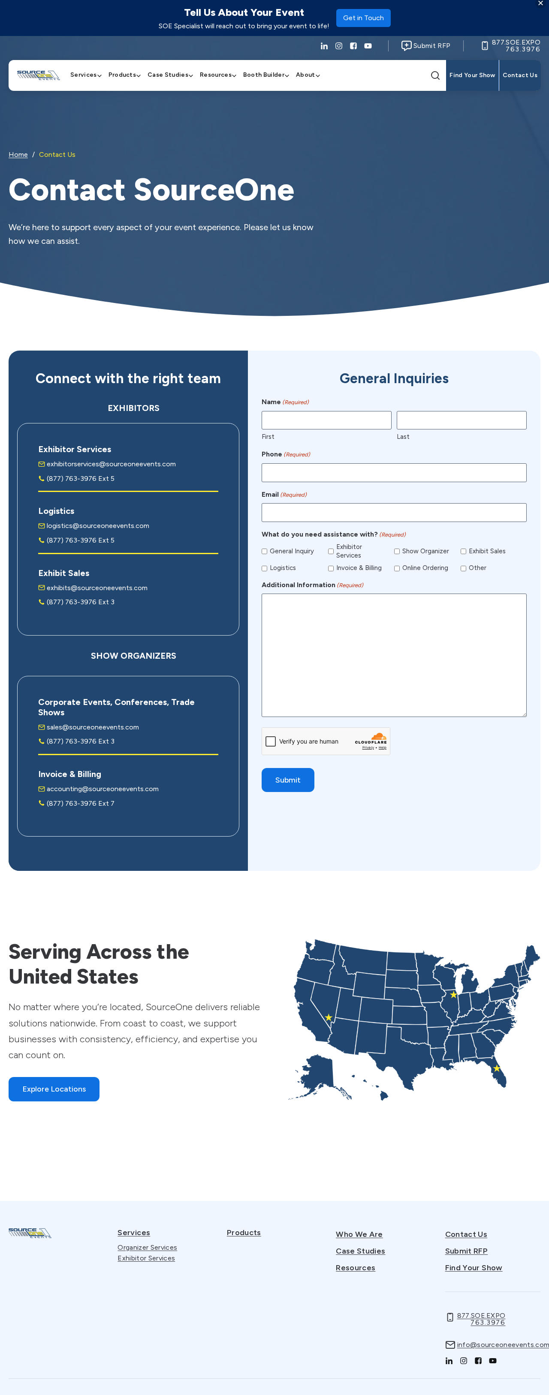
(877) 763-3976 (72, 478)
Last (403, 437)
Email (284, 494)
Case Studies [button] (168, 74)
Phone (286, 454)
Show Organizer (425, 551)
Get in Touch (363, 20)
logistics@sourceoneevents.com (98, 526)
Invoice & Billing (359, 568)
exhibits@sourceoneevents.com (97, 588)
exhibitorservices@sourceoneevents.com (111, 464)
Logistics (283, 568)
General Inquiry (292, 551)
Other (477, 568)
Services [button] (83, 74)
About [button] (305, 74)
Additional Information (312, 585)
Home (18, 154)
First (268, 437)
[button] (436, 75)
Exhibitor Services (349, 551)
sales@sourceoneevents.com (93, 727)
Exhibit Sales (487, 551)
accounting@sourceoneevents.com (103, 789)
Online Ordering (425, 568)
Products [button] (122, 74)
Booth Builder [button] (263, 74)
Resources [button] (216, 74)
